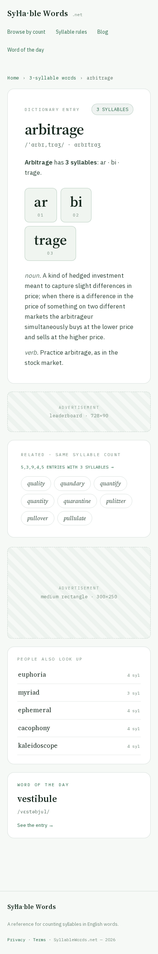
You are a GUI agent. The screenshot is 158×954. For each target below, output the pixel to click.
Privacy (16, 939)
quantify (110, 483)
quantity (37, 501)
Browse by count (26, 32)
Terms (39, 939)
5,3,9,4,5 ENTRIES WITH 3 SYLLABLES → (67, 467)
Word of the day (25, 50)
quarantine (77, 501)
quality (36, 483)
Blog (102, 32)
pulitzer (116, 501)
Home (13, 78)
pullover (37, 518)
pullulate (75, 518)
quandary (72, 483)
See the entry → (35, 825)
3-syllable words (52, 78)
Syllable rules (71, 32)
